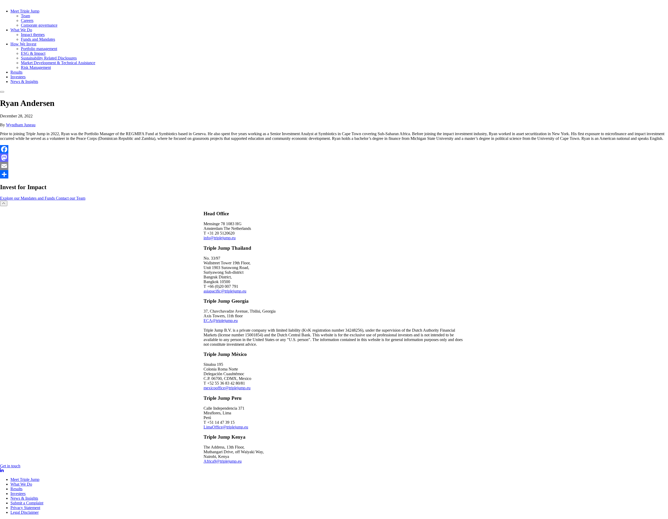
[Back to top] (3, 203)
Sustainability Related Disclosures (49, 58)
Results (16, 72)
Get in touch (10, 466)
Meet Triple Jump (24, 11)
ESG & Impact (33, 53)
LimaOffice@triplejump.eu (226, 427)
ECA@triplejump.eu (221, 320)
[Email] (334, 166)
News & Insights (24, 81)
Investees (18, 77)
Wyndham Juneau (20, 125)
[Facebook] (334, 149)
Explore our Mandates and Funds (28, 198)
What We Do (21, 30)
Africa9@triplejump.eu (223, 461)
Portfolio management (39, 48)
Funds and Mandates (38, 39)
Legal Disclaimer (24, 512)
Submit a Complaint (26, 503)
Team (25, 16)
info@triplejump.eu (220, 238)
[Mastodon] (334, 157)
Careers (27, 20)
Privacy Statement (25, 507)
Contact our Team (70, 198)
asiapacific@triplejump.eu (225, 291)
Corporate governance (39, 25)
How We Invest (23, 44)
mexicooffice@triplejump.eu (227, 388)
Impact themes (33, 34)
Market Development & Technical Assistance (58, 63)
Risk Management (36, 67)
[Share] (334, 174)
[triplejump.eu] (58, 2)
